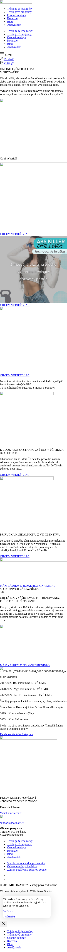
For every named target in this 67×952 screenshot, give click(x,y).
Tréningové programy (19, 11)
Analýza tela (14, 24)
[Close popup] (3, 924)
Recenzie (12, 18)
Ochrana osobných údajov (22, 866)
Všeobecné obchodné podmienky (26, 863)
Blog (10, 21)
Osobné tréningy (16, 15)
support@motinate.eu (12, 822)
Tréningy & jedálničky (20, 8)
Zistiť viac (8, 911)
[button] (6, 54)
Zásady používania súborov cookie (26, 869)
